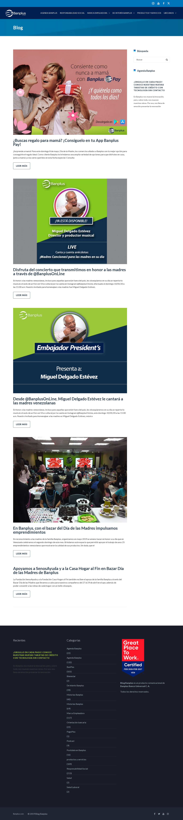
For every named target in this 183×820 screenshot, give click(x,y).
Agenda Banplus (48, 13)
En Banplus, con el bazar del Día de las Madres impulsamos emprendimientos (65, 530)
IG (153, 3)
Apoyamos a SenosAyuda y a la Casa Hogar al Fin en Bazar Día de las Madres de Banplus (68, 570)
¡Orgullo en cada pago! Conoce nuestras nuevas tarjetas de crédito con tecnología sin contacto (35, 655)
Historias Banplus (75, 694)
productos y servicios (149, 13)
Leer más (21, 166)
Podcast (70, 741)
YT (158, 3)
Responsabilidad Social (72, 13)
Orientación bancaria (76, 722)
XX (168, 3)
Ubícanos (169, 13)
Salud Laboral (73, 787)
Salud (69, 778)
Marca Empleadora (97, 13)
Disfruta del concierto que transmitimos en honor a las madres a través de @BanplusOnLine (69, 271)
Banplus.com (18, 814)
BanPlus (70, 667)
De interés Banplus (122, 13)
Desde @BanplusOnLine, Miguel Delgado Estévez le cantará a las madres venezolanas (68, 400)
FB (164, 3)
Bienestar (71, 676)
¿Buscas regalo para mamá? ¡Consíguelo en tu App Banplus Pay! (66, 142)
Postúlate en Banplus (76, 750)
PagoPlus (71, 731)
